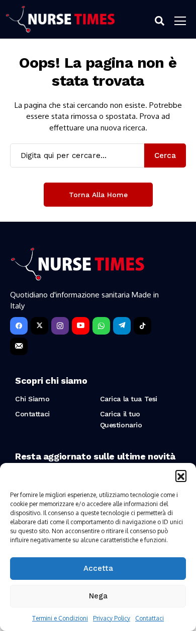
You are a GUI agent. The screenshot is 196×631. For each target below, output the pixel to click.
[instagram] (60, 326)
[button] (181, 475)
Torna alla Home (98, 195)
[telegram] (122, 326)
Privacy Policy (111, 618)
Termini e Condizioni (60, 618)
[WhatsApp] (101, 326)
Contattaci (149, 618)
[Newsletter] (19, 346)
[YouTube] (80, 326)
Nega (98, 595)
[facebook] (19, 326)
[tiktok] (142, 326)
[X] (39, 326)
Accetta (98, 568)
